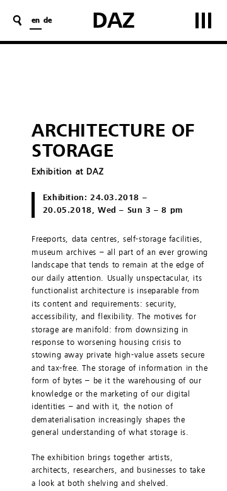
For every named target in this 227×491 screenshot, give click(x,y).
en (36, 21)
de (48, 21)
